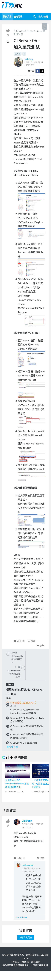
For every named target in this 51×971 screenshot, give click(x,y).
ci (24, 54)
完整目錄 (13, 747)
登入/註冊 (43, 16)
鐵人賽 (17, 54)
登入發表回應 (21, 917)
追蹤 (33, 641)
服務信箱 (35, 961)
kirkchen (29, 59)
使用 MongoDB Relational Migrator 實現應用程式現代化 (17, 783)
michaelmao (27, 865)
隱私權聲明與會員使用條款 (16, 965)
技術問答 (18, 16)
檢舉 (42, 645)
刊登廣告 (14, 961)
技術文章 (7, 16)
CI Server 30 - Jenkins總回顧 (23, 742)
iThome (25, 958)
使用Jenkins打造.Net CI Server (28, 31)
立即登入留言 (25, 937)
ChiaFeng (27, 820)
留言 (20, 641)
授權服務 (25, 961)
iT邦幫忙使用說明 (39, 965)
